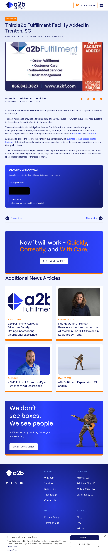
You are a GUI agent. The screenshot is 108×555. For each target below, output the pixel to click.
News (14, 36)
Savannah (76, 133)
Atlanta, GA (83, 477)
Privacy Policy (51, 517)
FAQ (79, 522)
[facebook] (11, 483)
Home (7, 36)
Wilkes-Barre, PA (86, 489)
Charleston (90, 133)
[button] (101, 5)
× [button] (105, 536)
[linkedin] (6, 483)
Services (48, 483)
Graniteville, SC (85, 494)
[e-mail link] (101, 99)
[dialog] (54, 544)
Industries (49, 489)
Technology (50, 494)
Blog (79, 517)
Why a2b (49, 477)
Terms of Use (51, 522)
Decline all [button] (84, 544)
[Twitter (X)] (16, 483)
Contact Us (50, 500)
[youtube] (21, 483)
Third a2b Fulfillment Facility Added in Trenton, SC (41, 36)
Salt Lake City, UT (86, 483)
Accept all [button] (85, 538)
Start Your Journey (54, 261)
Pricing (80, 528)
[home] (15, 5)
